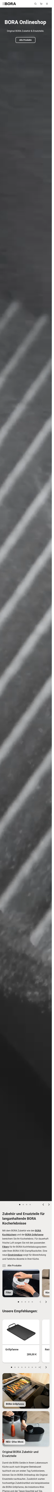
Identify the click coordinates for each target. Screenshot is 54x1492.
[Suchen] (35, 3)
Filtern (5, 1246)
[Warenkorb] (41, 3)
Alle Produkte (25, 40)
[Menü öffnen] (47, 3)
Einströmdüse (15, 1255)
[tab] (19, 1204)
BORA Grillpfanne (34, 1234)
